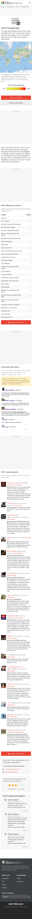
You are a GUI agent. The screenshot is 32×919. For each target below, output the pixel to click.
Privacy (4, 884)
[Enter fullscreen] (30, 52)
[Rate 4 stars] (19, 785)
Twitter (19, 878)
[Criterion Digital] (16, 904)
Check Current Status (16, 103)
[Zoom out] (30, 46)
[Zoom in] (30, 43)
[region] (16, 57)
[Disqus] (16, 408)
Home (2, 6)
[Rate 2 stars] (12, 785)
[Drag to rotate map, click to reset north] (30, 48)
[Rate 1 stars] (9, 785)
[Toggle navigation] (29, 2)
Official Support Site (11, 772)
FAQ (3, 881)
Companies (10, 6)
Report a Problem (16, 98)
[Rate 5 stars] (22, 785)
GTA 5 (17, 6)
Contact (4, 887)
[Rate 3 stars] (16, 785)
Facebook (20, 881)
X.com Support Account (13, 769)
